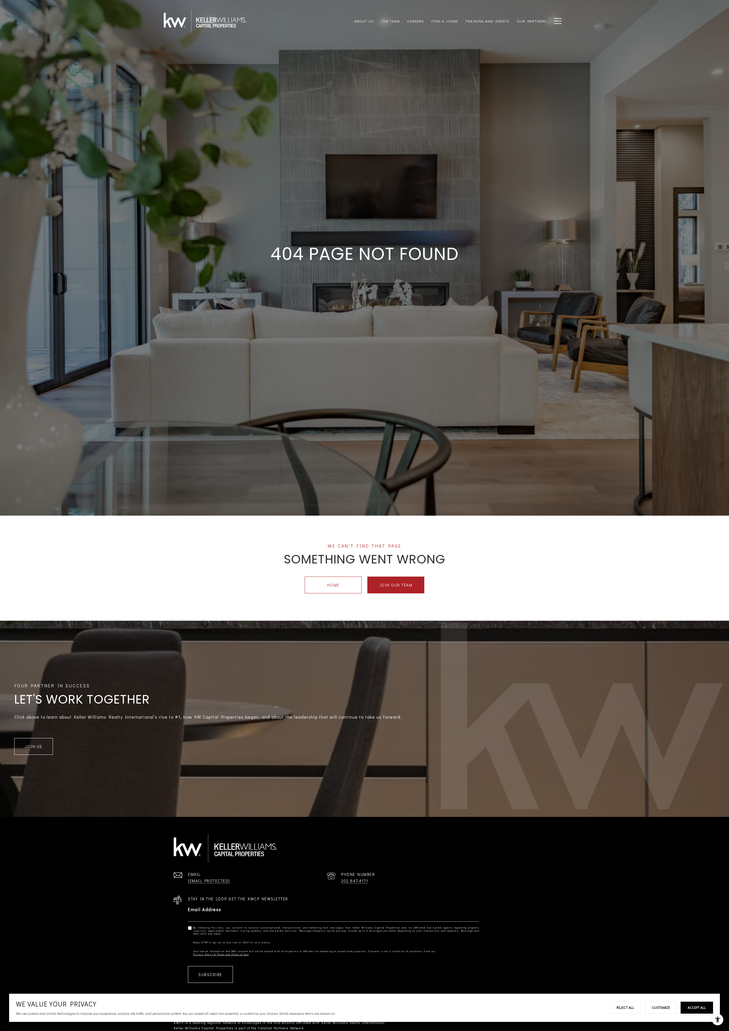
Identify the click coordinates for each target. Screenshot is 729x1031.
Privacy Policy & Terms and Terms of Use (221, 954)
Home (333, 585)
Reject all (625, 1007)
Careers (415, 21)
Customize (661, 1007)
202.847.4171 (354, 881)
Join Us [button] (33, 746)
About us (364, 21)
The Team (390, 21)
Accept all (697, 1007)
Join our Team (396, 585)
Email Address (205, 909)
